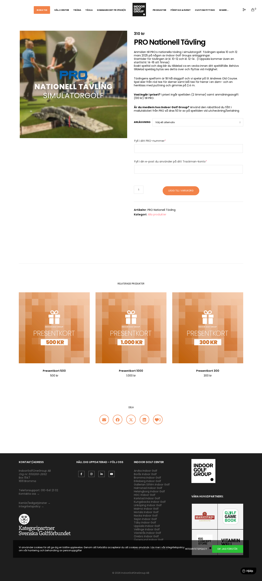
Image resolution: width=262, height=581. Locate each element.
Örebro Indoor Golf (146, 536)
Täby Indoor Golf (145, 522)
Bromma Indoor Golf (147, 478)
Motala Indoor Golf (146, 512)
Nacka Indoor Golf (146, 516)
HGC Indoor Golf (144, 495)
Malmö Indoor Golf (146, 509)
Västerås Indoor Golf (147, 533)
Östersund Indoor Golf (148, 540)
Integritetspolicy (29, 506)
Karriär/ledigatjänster (33, 503)
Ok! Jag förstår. (227, 549)
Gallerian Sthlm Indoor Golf (152, 484)
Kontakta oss (27, 494)
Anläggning (142, 122)
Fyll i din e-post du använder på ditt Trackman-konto (170, 161)
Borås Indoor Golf (145, 474)
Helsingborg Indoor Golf (149, 491)
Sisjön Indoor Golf (145, 519)
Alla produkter (157, 214)
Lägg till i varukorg (181, 190)
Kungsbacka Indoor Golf (150, 502)
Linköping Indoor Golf (148, 505)
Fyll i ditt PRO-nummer (150, 141)
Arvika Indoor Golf (145, 471)
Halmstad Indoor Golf (148, 488)
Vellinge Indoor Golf (147, 529)
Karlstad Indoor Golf (147, 498)
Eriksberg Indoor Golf (147, 481)
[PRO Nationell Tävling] (104, 419)
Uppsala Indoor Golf (147, 526)
